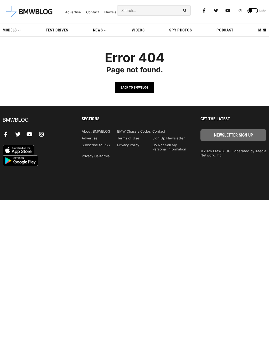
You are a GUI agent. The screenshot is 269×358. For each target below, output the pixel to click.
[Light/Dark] (252, 10)
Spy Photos (180, 30)
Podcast (225, 30)
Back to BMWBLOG (134, 87)
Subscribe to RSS (96, 145)
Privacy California (96, 156)
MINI (262, 30)
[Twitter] (216, 10)
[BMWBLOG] (36, 120)
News (98, 30)
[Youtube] (227, 10)
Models (10, 30)
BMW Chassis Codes (134, 131)
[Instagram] (239, 10)
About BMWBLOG (96, 131)
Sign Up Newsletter (168, 138)
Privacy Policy (128, 145)
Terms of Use (128, 138)
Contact (92, 12)
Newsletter (113, 12)
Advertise (73, 12)
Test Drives (57, 30)
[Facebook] (204, 10)
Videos (138, 30)
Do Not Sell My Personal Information (169, 147)
